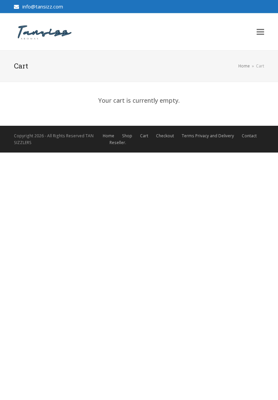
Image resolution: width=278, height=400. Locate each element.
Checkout (165, 136)
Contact (249, 136)
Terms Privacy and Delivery (208, 136)
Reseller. (118, 142)
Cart (144, 136)
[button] (260, 32)
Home (108, 136)
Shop (127, 136)
